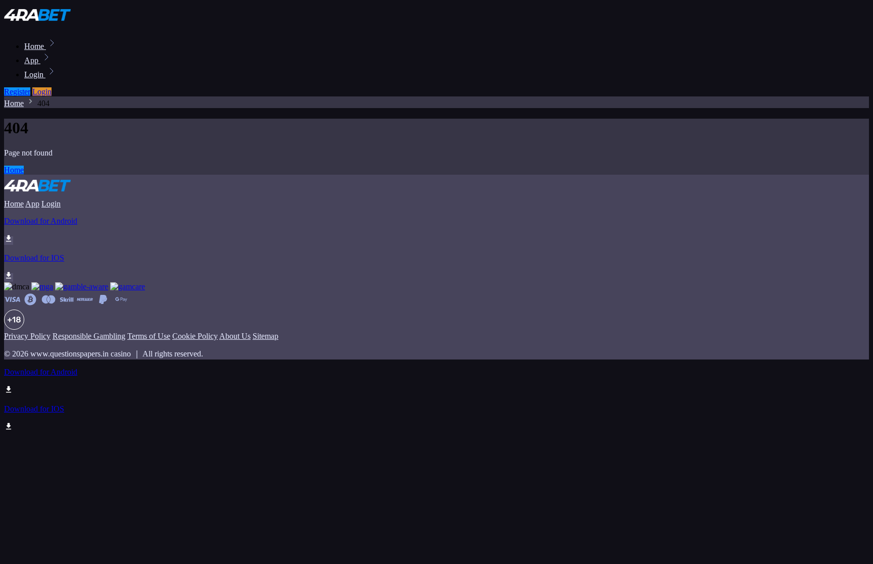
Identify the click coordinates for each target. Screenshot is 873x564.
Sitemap (265, 336)
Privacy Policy (27, 336)
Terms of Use (148, 336)
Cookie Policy (195, 336)
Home (35, 46)
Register (17, 91)
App (32, 60)
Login (34, 74)
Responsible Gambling (89, 336)
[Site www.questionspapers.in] (38, 24)
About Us (235, 336)
